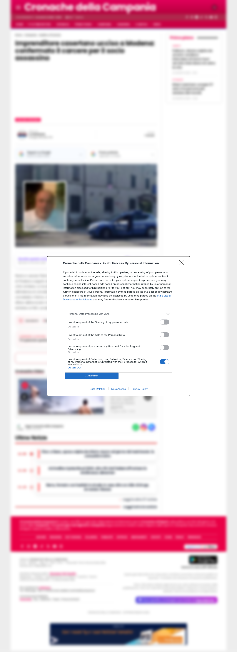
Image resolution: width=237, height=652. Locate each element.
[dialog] (118, 326)
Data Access (118, 388)
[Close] (182, 263)
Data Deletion (98, 388)
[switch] (164, 322)
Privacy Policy (139, 388)
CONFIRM (92, 375)
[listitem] (118, 314)
